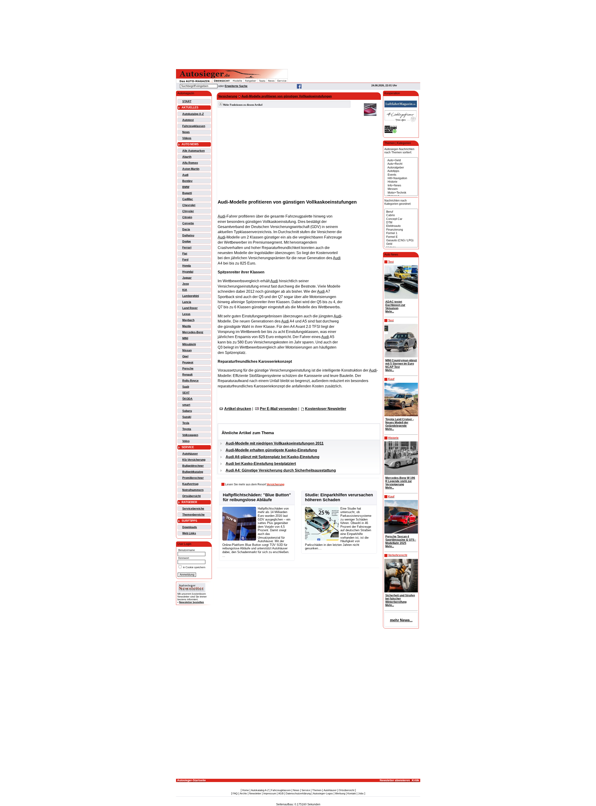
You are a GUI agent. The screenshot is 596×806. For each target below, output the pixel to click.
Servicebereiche (193, 508)
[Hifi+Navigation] (401, 178)
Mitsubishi (189, 344)
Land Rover (190, 308)
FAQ (235, 793)
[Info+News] (401, 185)
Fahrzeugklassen (193, 126)
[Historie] (401, 182)
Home (245, 790)
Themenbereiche (193, 514)
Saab (185, 386)
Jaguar (187, 277)
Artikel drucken (237, 409)
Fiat (184, 253)
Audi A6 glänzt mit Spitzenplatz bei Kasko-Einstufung (272, 457)
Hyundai (187, 271)
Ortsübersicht (191, 496)
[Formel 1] (401, 233)
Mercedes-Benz (192, 332)
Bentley (187, 181)
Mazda (186, 326)
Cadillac (187, 199)
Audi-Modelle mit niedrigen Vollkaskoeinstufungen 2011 (275, 443)
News (186, 132)
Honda (186, 265)
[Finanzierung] (401, 230)
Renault (187, 374)
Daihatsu (188, 235)
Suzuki (186, 417)
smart (186, 404)
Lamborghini (190, 296)
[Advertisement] (298, 33)
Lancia (186, 302)
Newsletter (255, 793)
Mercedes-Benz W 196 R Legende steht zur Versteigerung (400, 481)
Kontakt (351, 793)
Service (305, 790)
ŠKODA (187, 398)
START (186, 101)
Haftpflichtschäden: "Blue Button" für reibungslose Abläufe (257, 497)
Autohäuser (190, 453)
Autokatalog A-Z (193, 114)
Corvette (188, 223)
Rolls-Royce (190, 380)
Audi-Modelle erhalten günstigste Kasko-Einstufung (271, 450)
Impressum (269, 793)
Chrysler (188, 211)
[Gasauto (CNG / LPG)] (401, 240)
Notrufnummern (192, 490)
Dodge (186, 241)
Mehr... (389, 311)
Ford (185, 259)
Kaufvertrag (190, 484)
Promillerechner (193, 478)
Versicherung (227, 96)
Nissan (187, 350)
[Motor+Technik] (401, 193)
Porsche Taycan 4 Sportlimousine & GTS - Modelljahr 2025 (400, 540)
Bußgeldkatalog (192, 472)
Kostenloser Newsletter (325, 409)
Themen (317, 790)
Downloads (189, 527)
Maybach (188, 320)
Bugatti (187, 193)
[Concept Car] (401, 219)
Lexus (186, 314)
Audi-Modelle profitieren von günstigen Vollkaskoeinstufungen (286, 96)
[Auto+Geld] (401, 160)
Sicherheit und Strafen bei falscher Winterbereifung (400, 599)
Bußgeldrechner (193, 465)
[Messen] (401, 189)
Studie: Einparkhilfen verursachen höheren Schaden (339, 497)
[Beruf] (401, 212)
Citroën (187, 217)
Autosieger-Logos (323, 793)
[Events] (401, 175)
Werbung (340, 793)
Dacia (186, 229)
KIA (184, 290)
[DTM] (401, 222)
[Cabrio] (401, 215)
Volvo (186, 441)
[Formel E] (401, 237)
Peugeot (187, 362)
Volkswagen (190, 435)
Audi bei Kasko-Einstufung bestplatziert (261, 464)
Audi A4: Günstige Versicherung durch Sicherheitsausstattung (281, 470)
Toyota (186, 429)
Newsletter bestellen (191, 602)
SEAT (186, 392)
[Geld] (401, 244)
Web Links (189, 533)
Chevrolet (188, 205)
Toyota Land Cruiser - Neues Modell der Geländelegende (399, 422)
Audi (185, 175)
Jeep (185, 283)
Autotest (188, 120)
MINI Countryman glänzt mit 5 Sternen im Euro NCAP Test (401, 364)
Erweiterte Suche (236, 86)
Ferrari (186, 247)
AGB (281, 793)
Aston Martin (190, 169)
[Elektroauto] (401, 226)
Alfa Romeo (190, 163)
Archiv (243, 793)
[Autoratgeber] (401, 167)
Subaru (187, 411)
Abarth (186, 156)
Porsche (187, 368)
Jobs (361, 793)
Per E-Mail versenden (278, 409)
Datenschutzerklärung (298, 793)
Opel (185, 356)
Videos (186, 138)
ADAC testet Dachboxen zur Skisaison (395, 305)
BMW (185, 187)
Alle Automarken (193, 150)
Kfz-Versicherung (193, 459)
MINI (185, 338)
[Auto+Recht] (401, 164)
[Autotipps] (401, 171)
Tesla (185, 423)
